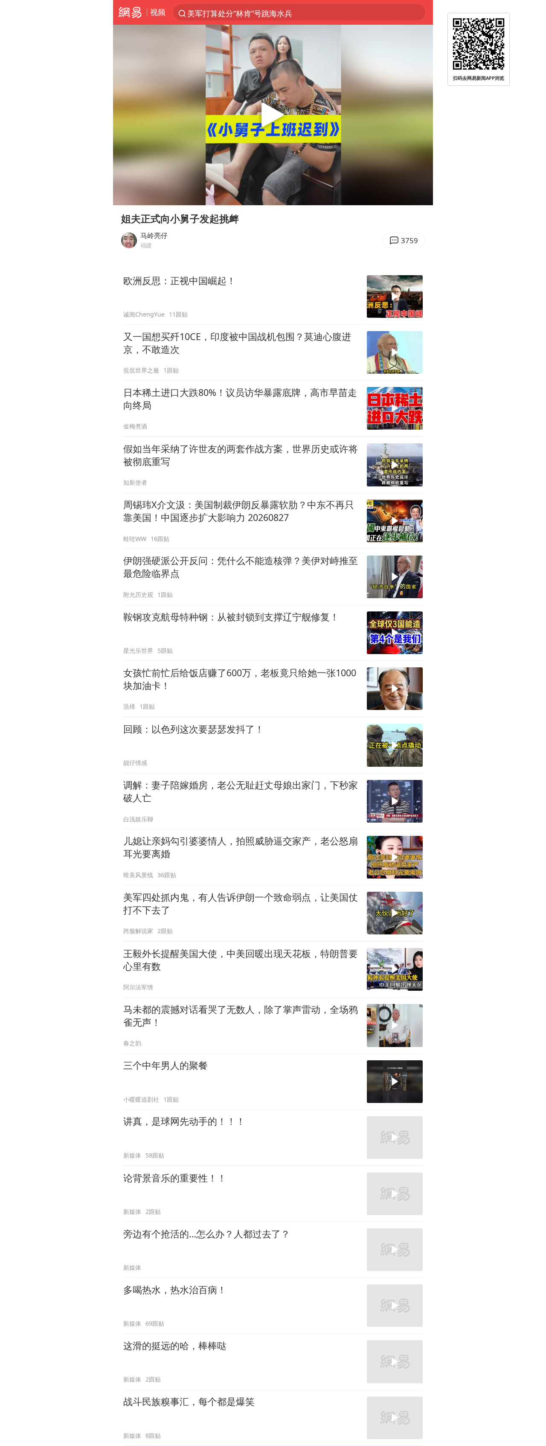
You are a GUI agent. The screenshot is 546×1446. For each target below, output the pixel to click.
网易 (130, 12)
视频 (158, 12)
